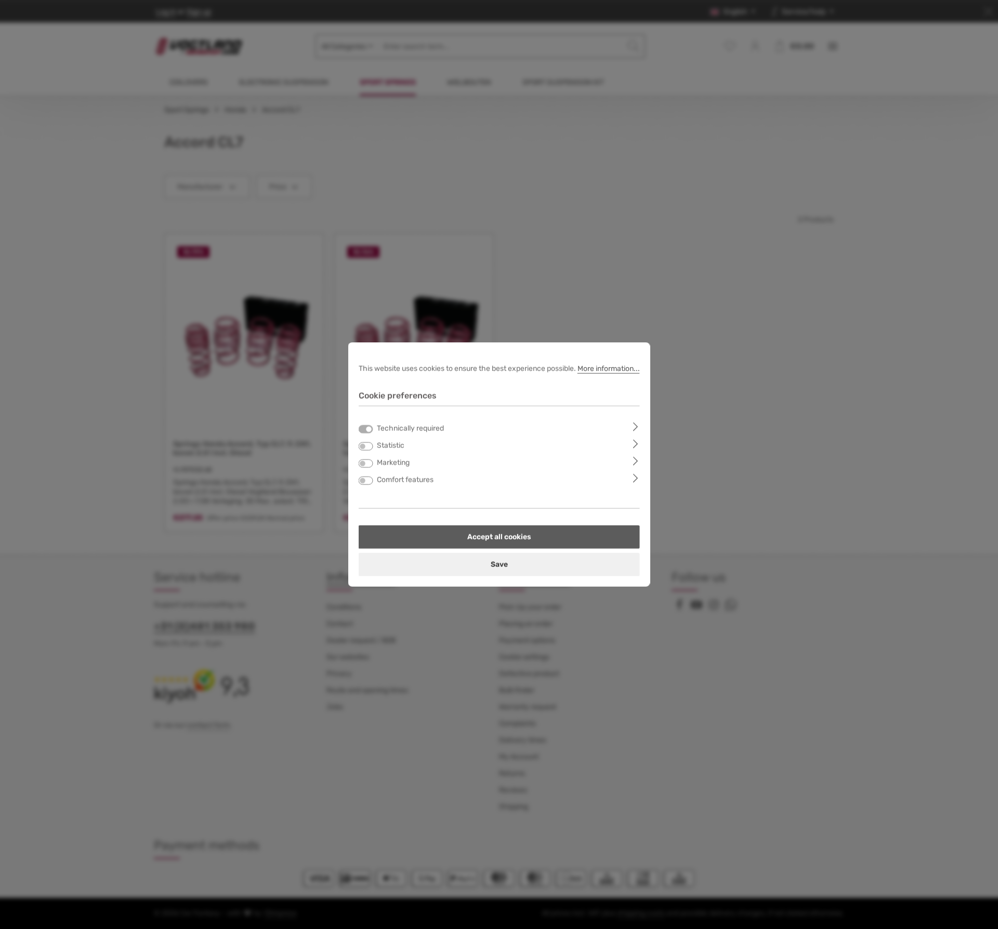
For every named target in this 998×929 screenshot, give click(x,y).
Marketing (393, 462)
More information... (608, 368)
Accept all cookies (499, 537)
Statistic (390, 445)
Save (499, 564)
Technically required (410, 428)
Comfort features (405, 479)
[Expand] (635, 426)
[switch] (366, 446)
